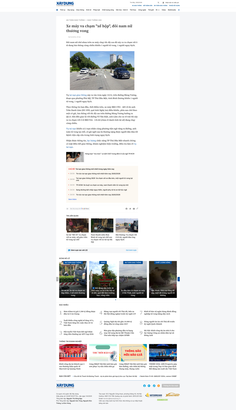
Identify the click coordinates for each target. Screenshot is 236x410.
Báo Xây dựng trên (75, 208)
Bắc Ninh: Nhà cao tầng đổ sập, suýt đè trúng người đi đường (163, 292)
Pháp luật (96, 10)
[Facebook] (126, 209)
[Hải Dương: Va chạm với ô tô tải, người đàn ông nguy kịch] (127, 225)
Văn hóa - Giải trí (122, 10)
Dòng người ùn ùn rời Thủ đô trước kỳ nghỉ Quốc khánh (159, 322)
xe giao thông (137, 5)
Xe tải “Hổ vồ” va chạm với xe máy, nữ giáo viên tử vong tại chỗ (76, 237)
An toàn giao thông (160, 5)
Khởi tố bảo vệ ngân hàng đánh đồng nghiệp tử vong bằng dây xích (160, 312)
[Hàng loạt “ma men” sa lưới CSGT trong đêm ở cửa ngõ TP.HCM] (75, 157)
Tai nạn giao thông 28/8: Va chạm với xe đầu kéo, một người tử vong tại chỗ (104, 179)
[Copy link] (137, 209)
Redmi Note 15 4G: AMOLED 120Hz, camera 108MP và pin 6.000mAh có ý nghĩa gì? (169, 376)
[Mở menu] (179, 10)
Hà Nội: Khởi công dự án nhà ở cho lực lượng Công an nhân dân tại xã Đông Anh (159, 332)
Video (164, 10)
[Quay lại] (67, 208)
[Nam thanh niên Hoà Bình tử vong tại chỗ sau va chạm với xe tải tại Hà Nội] (102, 225)
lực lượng (91, 140)
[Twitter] (130, 209)
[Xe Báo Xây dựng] (172, 395)
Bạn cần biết (65, 376)
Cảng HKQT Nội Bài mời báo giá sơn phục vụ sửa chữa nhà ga (103, 365)
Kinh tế (88, 10)
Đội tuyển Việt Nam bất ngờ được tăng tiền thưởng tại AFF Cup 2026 (78, 332)
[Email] (134, 209)
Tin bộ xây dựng (174, 5)
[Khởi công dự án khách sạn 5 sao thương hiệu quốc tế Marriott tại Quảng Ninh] (73, 352)
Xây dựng (70, 10)
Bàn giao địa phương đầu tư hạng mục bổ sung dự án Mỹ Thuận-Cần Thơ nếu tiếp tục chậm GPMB (119, 332)
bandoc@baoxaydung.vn (112, 398)
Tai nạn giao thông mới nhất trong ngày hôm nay (95, 169)
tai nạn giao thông (78, 95)
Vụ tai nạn (71, 128)
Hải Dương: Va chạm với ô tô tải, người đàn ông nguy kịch (126, 237)
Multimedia (172, 10)
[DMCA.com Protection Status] (162, 400)
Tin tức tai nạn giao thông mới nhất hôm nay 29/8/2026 (98, 174)
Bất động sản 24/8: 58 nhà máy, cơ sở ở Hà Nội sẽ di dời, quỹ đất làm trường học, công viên (103, 291)
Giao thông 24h (94, 20)
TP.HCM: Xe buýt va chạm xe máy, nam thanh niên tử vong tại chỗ (102, 185)
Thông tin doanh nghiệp (70, 341)
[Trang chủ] (57, 10)
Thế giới (151, 10)
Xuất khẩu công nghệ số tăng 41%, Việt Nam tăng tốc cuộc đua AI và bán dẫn (79, 322)
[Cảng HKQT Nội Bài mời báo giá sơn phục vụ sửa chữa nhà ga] (103, 352)
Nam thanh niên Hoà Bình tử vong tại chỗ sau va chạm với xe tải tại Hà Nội (101, 238)
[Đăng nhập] (163, 2)
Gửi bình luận (131, 250)
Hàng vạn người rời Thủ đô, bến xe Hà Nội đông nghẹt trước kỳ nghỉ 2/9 (120, 312)
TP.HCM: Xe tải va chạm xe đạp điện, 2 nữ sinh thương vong (73, 292)
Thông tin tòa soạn (170, 386)
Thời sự (62, 10)
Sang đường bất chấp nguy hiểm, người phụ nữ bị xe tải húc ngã (101, 190)
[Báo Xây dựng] (65, 3)
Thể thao (133, 10)
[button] (115, 299)
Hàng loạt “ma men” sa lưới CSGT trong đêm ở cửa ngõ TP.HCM (109, 154)
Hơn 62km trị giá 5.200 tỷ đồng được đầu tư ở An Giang (79, 312)
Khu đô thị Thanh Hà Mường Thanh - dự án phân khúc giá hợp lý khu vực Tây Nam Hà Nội (105, 376)
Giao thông (80, 10)
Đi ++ (158, 10)
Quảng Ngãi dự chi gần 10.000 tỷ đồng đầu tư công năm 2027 (118, 322)
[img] (102, 70)
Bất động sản (147, 5)
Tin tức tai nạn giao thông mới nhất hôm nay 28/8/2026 (98, 195)
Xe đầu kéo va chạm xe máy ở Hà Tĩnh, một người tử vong (133, 292)
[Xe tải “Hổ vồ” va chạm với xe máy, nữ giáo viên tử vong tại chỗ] (77, 225)
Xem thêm (72, 199)
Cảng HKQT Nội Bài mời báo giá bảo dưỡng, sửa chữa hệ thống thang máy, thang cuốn (133, 366)
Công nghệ (142, 10)
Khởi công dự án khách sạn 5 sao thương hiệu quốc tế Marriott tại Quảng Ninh (71, 366)
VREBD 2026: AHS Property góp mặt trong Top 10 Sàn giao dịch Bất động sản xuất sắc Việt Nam (163, 366)
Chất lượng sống (108, 10)
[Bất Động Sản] (153, 395)
